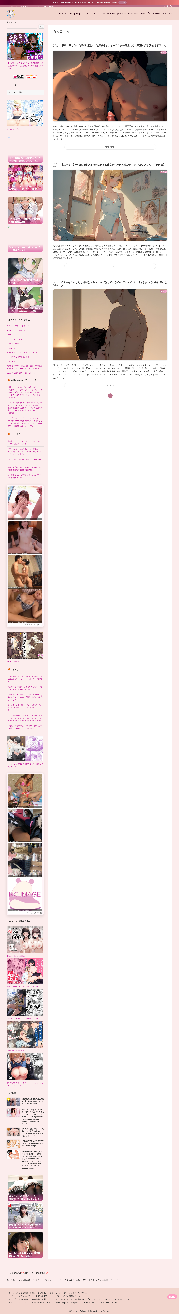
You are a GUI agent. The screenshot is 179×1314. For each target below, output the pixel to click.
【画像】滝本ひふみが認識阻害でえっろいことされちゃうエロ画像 (25, 310)
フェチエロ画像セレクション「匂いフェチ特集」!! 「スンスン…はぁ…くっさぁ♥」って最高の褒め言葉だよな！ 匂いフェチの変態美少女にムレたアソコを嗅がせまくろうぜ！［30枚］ (25, 407)
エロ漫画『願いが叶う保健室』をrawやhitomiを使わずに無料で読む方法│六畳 (25, 468)
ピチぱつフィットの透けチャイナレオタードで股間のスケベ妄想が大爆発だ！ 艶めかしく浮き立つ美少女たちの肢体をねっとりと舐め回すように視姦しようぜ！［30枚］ (25, 422)
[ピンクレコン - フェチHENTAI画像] (11, 13)
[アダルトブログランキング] (18, 78)
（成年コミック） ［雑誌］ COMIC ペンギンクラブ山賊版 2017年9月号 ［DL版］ (24, 188)
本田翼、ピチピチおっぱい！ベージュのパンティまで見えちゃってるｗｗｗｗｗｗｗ (25, 442)
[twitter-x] (164, 6)
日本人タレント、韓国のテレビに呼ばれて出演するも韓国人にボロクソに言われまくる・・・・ (25, 707)
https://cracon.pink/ (70, 1302)
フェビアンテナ (13, 343)
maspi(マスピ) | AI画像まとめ (18, 357)
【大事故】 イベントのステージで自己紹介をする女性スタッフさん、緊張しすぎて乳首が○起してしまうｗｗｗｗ (25, 697)
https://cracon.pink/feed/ (108, 1302)
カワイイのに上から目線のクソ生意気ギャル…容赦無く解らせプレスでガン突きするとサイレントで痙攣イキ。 (25, 451)
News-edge (11, 334)
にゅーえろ (15, 434)
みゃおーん (11, 348)
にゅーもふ (15, 669)
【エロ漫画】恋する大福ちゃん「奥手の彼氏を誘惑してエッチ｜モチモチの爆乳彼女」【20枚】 (25, 159)
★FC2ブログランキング (16, 330)
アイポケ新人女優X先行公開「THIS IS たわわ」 (24, 460)
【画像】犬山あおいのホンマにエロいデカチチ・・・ (25, 281)
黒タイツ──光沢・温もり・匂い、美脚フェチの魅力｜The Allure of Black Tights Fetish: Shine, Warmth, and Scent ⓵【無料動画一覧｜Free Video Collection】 (25, 1197)
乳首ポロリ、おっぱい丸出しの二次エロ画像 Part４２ (25, 249)
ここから (122, 2)
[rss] (170, 6)
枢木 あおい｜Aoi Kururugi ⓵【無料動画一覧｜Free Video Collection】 (24, 1254)
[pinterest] (167, 6)
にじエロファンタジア (15, 339)
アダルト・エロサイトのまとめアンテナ (22, 352)
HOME (172, 1296)
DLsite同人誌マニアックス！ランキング (22, 373)
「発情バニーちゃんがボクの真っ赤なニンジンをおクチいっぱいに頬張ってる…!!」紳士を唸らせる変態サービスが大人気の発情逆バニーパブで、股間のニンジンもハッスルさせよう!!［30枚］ (25, 392)
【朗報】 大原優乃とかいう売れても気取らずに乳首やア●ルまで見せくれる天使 (25, 726)
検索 (41, 26)
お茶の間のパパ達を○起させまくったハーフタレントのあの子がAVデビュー (25, 688)
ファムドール (12, 361)
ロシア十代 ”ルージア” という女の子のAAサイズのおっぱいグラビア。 (25, 476)
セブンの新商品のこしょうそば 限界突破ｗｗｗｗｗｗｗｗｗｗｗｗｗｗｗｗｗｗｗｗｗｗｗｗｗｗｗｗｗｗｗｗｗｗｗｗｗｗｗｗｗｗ (25, 718)
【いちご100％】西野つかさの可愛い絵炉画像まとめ (24, 220)
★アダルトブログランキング (18, 326)
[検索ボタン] (148, 13)
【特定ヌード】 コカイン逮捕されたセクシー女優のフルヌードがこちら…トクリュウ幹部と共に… (25, 679)
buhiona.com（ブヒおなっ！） (24, 380)
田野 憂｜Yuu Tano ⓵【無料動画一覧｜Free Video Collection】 (25, 1226)
